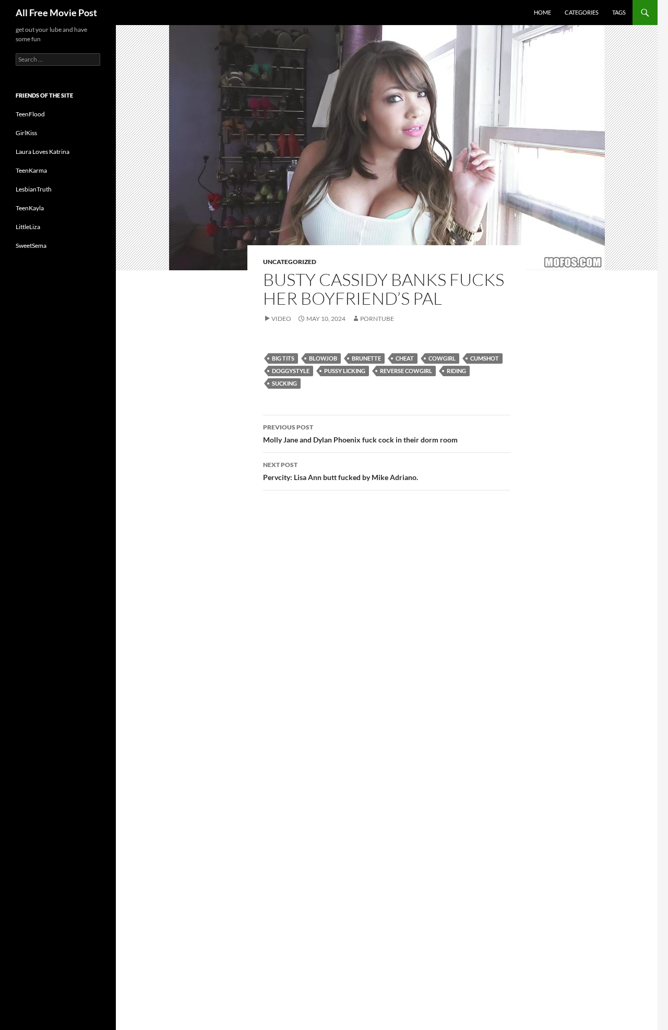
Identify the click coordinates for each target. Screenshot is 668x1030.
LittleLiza (28, 227)
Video (281, 318)
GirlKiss (26, 133)
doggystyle (290, 370)
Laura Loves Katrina (42, 151)
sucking (284, 383)
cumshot (484, 358)
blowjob (323, 358)
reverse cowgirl (406, 370)
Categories (582, 12)
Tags (619, 12)
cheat (405, 358)
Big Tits (283, 358)
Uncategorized (289, 262)
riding (456, 370)
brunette (366, 358)
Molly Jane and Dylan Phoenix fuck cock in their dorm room (360, 433)
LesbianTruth (34, 189)
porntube (377, 318)
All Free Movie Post (56, 12)
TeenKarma (31, 170)
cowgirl (442, 358)
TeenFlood (30, 114)
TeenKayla (30, 208)
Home (542, 12)
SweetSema (31, 245)
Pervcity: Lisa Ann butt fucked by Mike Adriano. (340, 471)
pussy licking (344, 370)
